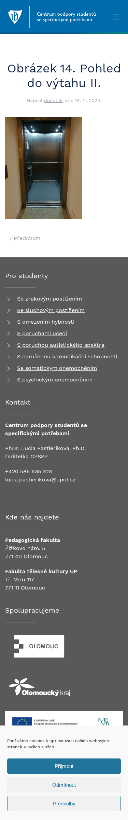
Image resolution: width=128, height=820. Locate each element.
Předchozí (26, 238)
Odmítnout (64, 785)
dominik (53, 100)
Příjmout (64, 766)
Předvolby (64, 803)
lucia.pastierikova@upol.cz (40, 479)
